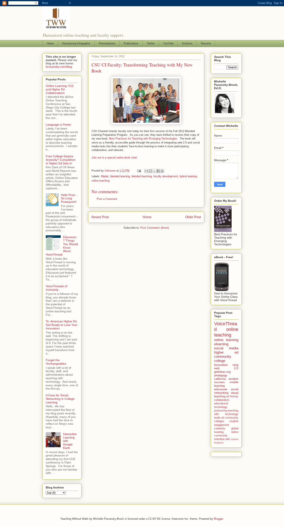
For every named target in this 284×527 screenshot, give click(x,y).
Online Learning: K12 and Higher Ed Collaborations (60, 89)
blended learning (120, 176)
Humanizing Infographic (76, 43)
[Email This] (146, 171)
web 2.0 (226, 368)
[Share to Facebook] (158, 171)
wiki (227, 439)
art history (232, 396)
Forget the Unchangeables (56, 361)
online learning (226, 340)
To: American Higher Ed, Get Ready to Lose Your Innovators (62, 325)
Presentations (107, 43)
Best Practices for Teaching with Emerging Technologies (143, 138)
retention (219, 439)
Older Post (193, 217)
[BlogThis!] (150, 171)
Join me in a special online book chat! (114, 157)
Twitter (151, 43)
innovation (221, 364)
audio (217, 417)
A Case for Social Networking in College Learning (60, 399)
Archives (187, 43)
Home (50, 43)
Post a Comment (107, 199)
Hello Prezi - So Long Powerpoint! (69, 198)
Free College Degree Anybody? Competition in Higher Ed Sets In (60, 159)
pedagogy (220, 375)
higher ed (226, 352)
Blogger (218, 518)
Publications (131, 43)
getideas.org (222, 371)
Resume (206, 43)
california (220, 378)
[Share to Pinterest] (162, 171)
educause (220, 389)
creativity (219, 428)
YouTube (168, 43)
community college (222, 359)
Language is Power (58, 124)
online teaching (100, 180)
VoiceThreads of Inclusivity (56, 287)
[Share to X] (154, 171)
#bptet (105, 176)
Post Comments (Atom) (154, 227)
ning (235, 364)
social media (226, 348)
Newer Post (100, 217)
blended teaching (141, 176)
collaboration (221, 400)
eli (222, 417)
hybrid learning (188, 176)
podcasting (220, 410)
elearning (221, 344)
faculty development (165, 176)
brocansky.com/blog (59, 66)
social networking (226, 390)
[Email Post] (139, 170)
